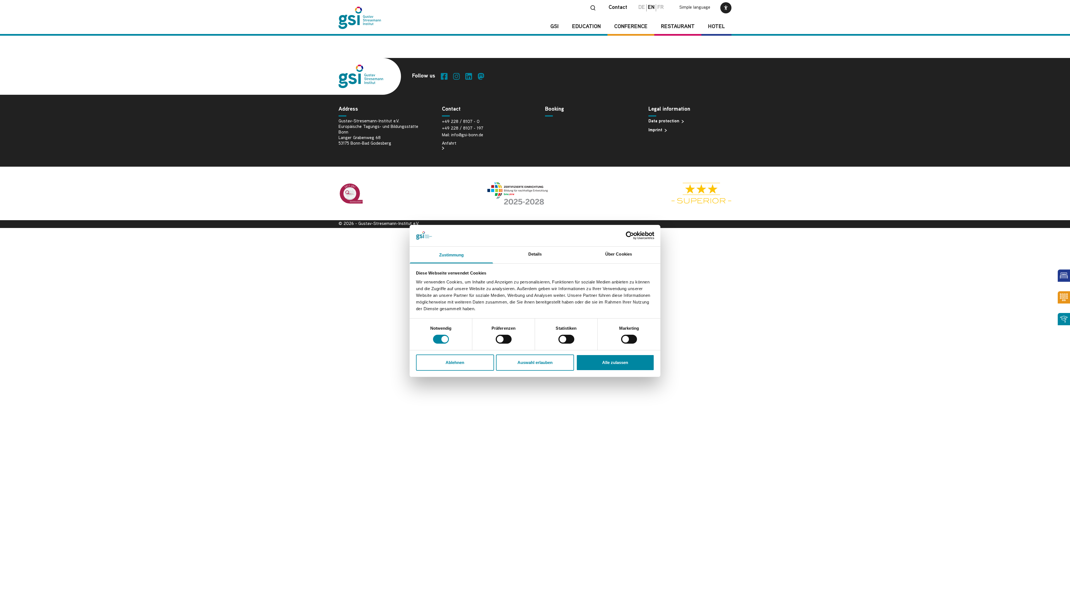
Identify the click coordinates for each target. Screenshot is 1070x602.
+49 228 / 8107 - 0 (461, 122)
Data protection (663, 121)
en (651, 7)
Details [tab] (535, 254)
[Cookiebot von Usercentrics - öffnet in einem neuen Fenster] (629, 235)
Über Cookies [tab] (618, 254)
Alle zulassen (615, 362)
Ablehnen (455, 362)
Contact (618, 7)
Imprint (655, 130)
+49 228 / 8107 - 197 (462, 129)
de (641, 7)
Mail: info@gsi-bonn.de (462, 135)
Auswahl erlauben (535, 362)
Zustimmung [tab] (451, 255)
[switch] (504, 339)
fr (660, 7)
